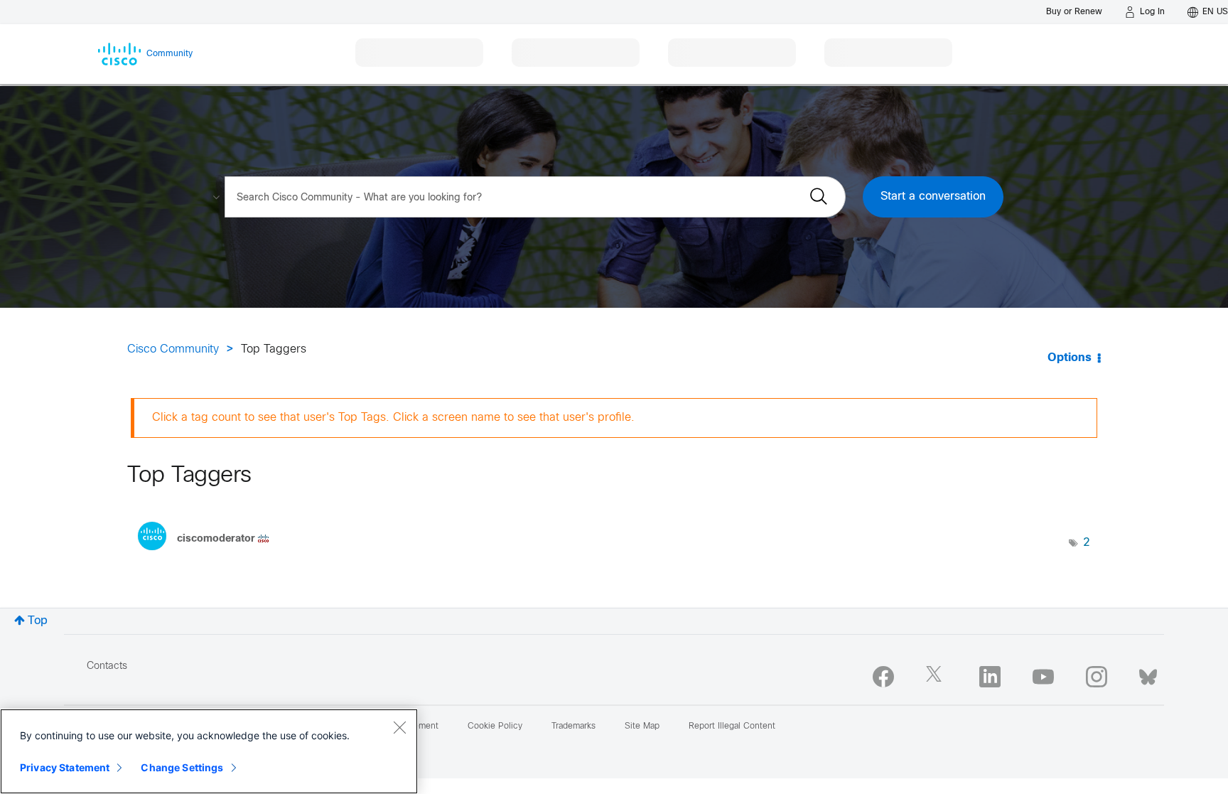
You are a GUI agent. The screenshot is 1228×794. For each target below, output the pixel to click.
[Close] (399, 727)
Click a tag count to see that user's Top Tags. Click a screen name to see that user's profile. (393, 417)
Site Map (642, 726)
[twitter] (936, 676)
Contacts (107, 666)
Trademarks (573, 726)
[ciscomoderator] (209, 554)
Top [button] (38, 621)
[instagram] (1096, 676)
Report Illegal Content (732, 726)
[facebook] (883, 676)
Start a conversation (933, 196)
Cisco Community (173, 349)
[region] (209, 751)
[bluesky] (1148, 673)
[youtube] (1043, 676)
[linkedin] (990, 676)
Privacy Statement (64, 767)
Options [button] (1069, 358)
